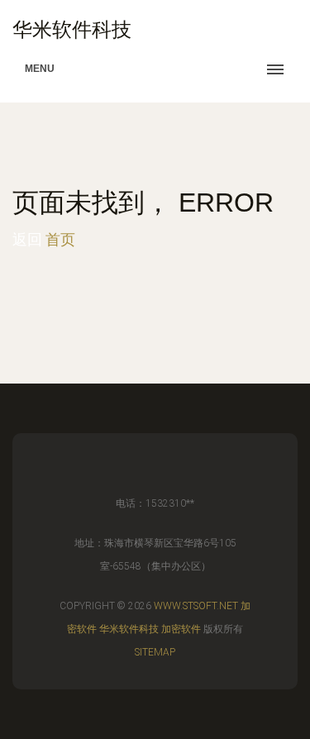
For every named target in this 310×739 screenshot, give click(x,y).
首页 (60, 239)
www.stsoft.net (196, 606)
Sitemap (155, 652)
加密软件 (181, 629)
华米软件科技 (129, 629)
